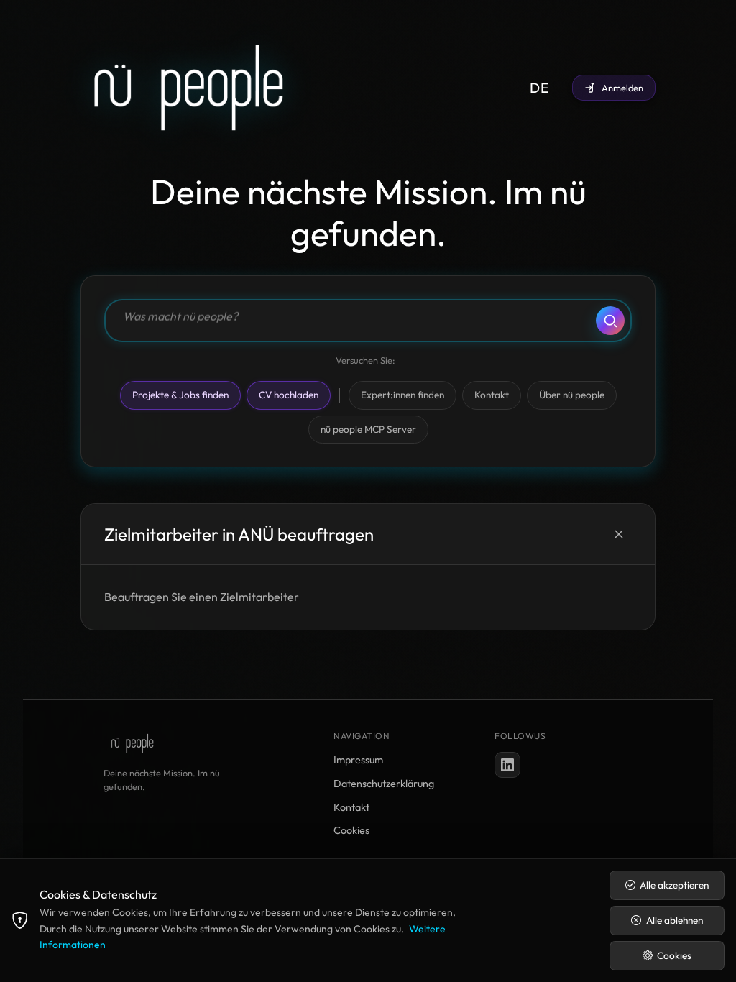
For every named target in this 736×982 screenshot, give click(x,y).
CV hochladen (288, 394)
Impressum (358, 759)
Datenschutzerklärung (384, 783)
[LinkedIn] (507, 765)
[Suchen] (610, 320)
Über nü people (571, 394)
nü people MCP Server (368, 429)
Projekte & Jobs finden (180, 394)
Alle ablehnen (674, 920)
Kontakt (491, 394)
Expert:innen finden (402, 394)
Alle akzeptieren (674, 884)
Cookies (351, 830)
